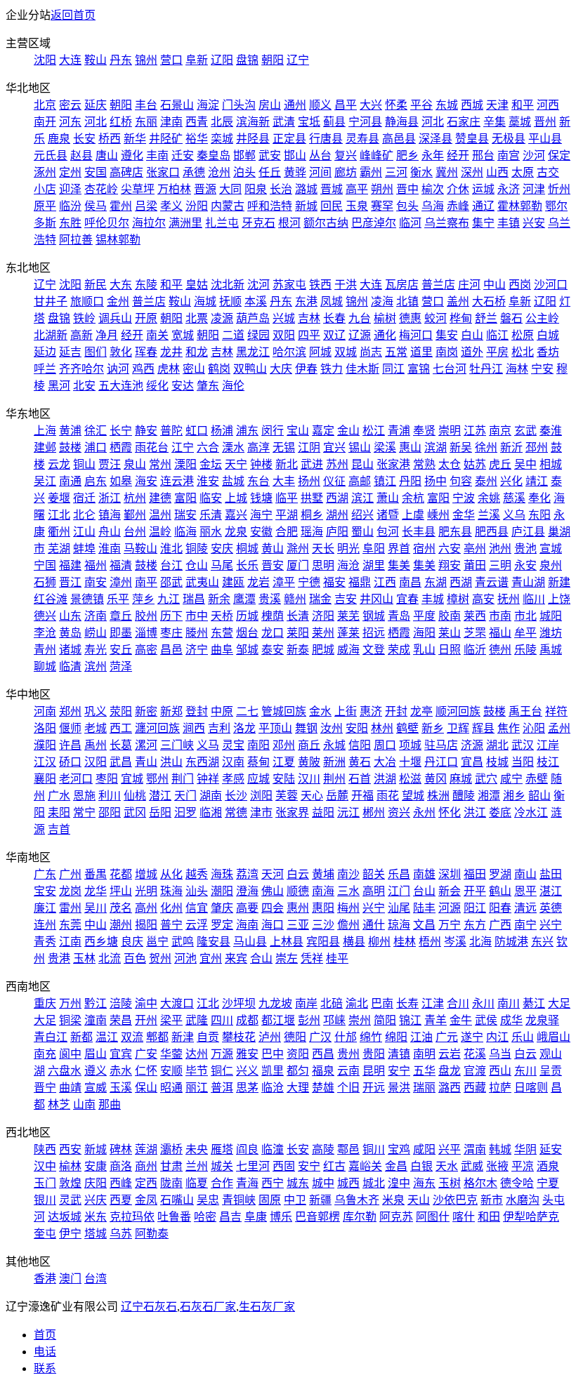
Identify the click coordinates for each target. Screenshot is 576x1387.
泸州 (269, 1037)
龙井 (171, 352)
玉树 (449, 1183)
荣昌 (121, 1020)
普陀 (171, 431)
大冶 (385, 762)
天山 (418, 1200)
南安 (95, 582)
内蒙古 (227, 206)
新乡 (432, 728)
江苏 (475, 431)
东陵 (146, 285)
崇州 (359, 1020)
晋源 (205, 189)
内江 (497, 1037)
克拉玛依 (132, 1217)
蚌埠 (84, 549)
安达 (182, 386)
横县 (354, 942)
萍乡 (143, 599)
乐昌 (399, 874)
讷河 (118, 369)
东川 (525, 1071)
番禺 (95, 874)
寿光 (95, 650)
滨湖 (435, 447)
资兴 (399, 812)
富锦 (418, 369)
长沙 (236, 796)
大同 (230, 189)
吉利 (219, 728)
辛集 (494, 122)
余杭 (413, 498)
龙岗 (70, 891)
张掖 (497, 1166)
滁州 (298, 549)
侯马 (95, 206)
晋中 (407, 189)
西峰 (121, 1183)
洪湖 (385, 779)
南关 (157, 335)
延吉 (70, 352)
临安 (210, 498)
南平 (146, 582)
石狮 (45, 582)
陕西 (45, 1149)
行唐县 (326, 139)
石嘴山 (177, 1200)
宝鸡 (399, 1149)
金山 (348, 431)
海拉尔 (149, 223)
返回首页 (73, 15)
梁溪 (385, 447)
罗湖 (500, 874)
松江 (373, 431)
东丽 (146, 122)
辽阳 (222, 60)
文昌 (424, 925)
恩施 (84, 796)
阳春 (500, 908)
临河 (410, 223)
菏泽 (121, 666)
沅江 (348, 812)
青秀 (45, 942)
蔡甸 (258, 762)
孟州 (559, 728)
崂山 (95, 633)
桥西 (109, 139)
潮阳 (222, 891)
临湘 (210, 812)
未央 (196, 1149)
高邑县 (399, 139)
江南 (70, 942)
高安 (483, 599)
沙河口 (551, 285)
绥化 (157, 386)
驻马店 (441, 745)
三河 (396, 172)
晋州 (545, 122)
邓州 (284, 745)
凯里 (272, 1071)
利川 (109, 796)
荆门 (182, 779)
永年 (432, 155)
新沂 (511, 447)
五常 (396, 352)
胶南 (449, 616)
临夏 (196, 1183)
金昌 (396, 1166)
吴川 (95, 908)
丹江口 (441, 762)
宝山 (298, 431)
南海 (323, 891)
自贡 (208, 1037)
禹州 (95, 745)
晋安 (272, 565)
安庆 (222, 549)
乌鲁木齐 (356, 1200)
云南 (348, 1071)
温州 (160, 515)
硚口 (70, 762)
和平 (522, 105)
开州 (146, 1020)
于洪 (345, 285)
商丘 (309, 745)
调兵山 (115, 318)
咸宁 (511, 779)
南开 (45, 122)
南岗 (447, 352)
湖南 (210, 796)
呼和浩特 (269, 206)
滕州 (196, 633)
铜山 (84, 464)
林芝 (59, 1104)
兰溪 (489, 515)
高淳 (258, 447)
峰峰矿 (376, 155)
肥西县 (492, 532)
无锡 (284, 447)
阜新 (196, 60)
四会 (272, 908)
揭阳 (146, 925)
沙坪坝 (239, 1003)
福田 (475, 874)
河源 (449, 908)
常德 (236, 812)
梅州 (348, 908)
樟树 (458, 599)
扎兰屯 (222, 223)
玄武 (525, 431)
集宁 (483, 223)
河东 (70, 122)
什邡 (345, 1037)
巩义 (95, 711)
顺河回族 (458, 711)
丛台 (320, 155)
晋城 (331, 189)
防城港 (511, 942)
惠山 (410, 447)
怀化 (449, 812)
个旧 (348, 1088)
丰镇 (508, 223)
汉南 (233, 762)
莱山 (449, 633)
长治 (281, 189)
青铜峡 (239, 1200)
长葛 (121, 745)
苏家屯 (289, 285)
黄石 (359, 762)
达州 (196, 1054)
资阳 (298, 1054)
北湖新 (50, 335)
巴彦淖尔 (373, 223)
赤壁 (536, 779)
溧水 (233, 447)
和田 (489, 1217)
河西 (548, 105)
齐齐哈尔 (81, 369)
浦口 (95, 447)
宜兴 (334, 447)
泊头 (244, 172)
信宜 (196, 908)
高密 (146, 650)
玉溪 (121, 1088)
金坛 (210, 464)
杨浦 (222, 431)
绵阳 (396, 1037)
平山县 (545, 139)
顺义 (320, 105)
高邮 (359, 481)
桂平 (337, 958)
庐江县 (528, 532)
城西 (348, 1183)
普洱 (222, 1088)
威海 (348, 650)
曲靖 (70, 1088)
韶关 (373, 874)
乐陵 (525, 650)
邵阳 (109, 812)
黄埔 (323, 874)
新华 (135, 139)
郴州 (373, 812)
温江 (107, 1037)
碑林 (121, 1149)
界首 (399, 549)
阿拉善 (76, 240)
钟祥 (208, 779)
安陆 (284, 779)
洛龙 (244, 728)
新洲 (334, 762)
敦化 (121, 352)
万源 (222, 1054)
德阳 (295, 1037)
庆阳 (95, 1183)
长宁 (121, 431)
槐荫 (272, 616)
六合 (208, 447)
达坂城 (64, 1217)
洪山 (171, 762)
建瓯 (233, 582)
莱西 (475, 616)
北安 (84, 386)
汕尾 (399, 908)
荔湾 (247, 874)
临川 (534, 599)
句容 (461, 481)
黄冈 (435, 779)
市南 (500, 616)
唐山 (107, 155)
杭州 (135, 498)
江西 (385, 582)
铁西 (320, 285)
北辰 (222, 122)
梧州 (430, 942)
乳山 (424, 650)
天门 (185, 796)
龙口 (272, 633)
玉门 (45, 1183)
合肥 (286, 532)
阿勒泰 (152, 1234)
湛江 (550, 891)
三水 (348, 891)
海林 (517, 369)
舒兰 (486, 318)
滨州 (95, 666)
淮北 (171, 549)
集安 (447, 335)
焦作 (508, 728)
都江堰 (278, 1020)
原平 (45, 206)
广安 (146, 1054)
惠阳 (323, 908)
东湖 (435, 582)
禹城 (550, 650)
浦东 (247, 431)
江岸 (548, 745)
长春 (334, 318)
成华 (511, 1020)
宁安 (542, 369)
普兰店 (438, 285)
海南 (247, 925)
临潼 (272, 1149)
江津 (432, 1003)
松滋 (410, 779)
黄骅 (295, 172)
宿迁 (84, 498)
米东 (95, 1217)
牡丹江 (486, 369)
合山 (261, 958)
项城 (410, 745)
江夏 (284, 762)
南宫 (508, 155)
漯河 (146, 745)
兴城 (284, 318)
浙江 (109, 498)
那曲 (109, 1104)
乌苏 (121, 1234)
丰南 (157, 155)
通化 (385, 335)
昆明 (373, 1071)
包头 (407, 206)
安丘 (121, 650)
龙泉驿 (542, 1020)
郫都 (157, 1037)
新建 (559, 582)
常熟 (424, 464)
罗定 (222, 925)
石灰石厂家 (208, 1307)
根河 (289, 223)
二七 (247, 711)
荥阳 (121, 711)
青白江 (50, 1037)
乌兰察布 (446, 223)
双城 (345, 352)
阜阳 (373, 549)
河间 (320, 172)
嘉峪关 (365, 1166)
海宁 (261, 515)
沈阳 (45, 60)
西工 (121, 728)
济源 (472, 745)
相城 (550, 464)
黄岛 (70, 633)
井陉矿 (166, 139)
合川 (458, 1003)
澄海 (247, 891)
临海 (185, 532)
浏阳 (261, 796)
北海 (480, 942)
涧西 (194, 728)
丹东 (121, 60)
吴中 (525, 464)
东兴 (542, 942)
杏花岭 (101, 189)
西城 (472, 105)
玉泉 (357, 206)
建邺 (45, 447)
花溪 (475, 1054)
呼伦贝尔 (106, 223)
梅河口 (416, 335)
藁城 (520, 122)
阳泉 (255, 189)
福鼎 (359, 582)
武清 (284, 122)
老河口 (76, 779)
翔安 (449, 565)
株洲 (438, 796)
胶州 (146, 616)
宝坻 (309, 122)
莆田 (475, 565)
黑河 (59, 386)
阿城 (320, 352)
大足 (559, 1003)
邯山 (295, 155)
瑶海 (312, 532)
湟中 (399, 1183)
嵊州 (438, 515)
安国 (95, 172)
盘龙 (449, 1071)
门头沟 (239, 105)
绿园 (258, 335)
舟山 (109, 532)
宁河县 (365, 122)
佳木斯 (362, 369)
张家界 (292, 812)
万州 (70, 1003)
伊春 (306, 369)
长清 (298, 616)
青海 (247, 1183)
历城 (247, 616)
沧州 (219, 172)
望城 (413, 796)
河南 (45, 711)
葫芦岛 (253, 318)
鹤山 (500, 891)
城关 (222, 1166)
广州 (70, 874)
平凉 (522, 1166)
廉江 (45, 908)
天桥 (222, 616)
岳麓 (337, 796)
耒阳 (59, 812)
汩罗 (185, 812)
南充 (45, 1054)
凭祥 (312, 958)
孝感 (233, 779)
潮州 (121, 925)
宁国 (45, 565)
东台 (258, 481)
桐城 (247, 549)
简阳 (385, 1020)
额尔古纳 (325, 223)
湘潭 (489, 796)
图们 (95, 352)
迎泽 (70, 189)
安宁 (399, 1071)
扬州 (309, 481)
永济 (508, 189)
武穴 (486, 779)
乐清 (210, 515)
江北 (59, 515)
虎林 (168, 369)
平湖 (286, 515)
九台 (359, 318)
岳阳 (160, 812)
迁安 (182, 155)
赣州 (295, 599)
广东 (45, 874)
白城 (548, 335)
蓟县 (334, 122)
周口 (385, 745)
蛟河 (435, 318)
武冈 (135, 812)
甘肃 (171, 1166)
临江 (497, 335)
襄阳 (45, 779)
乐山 (522, 1037)
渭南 (475, 1149)
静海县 (402, 122)
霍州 (121, 206)
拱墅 (312, 498)
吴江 (45, 481)
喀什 (463, 1217)
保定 (559, 155)
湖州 (337, 515)
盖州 (458, 301)
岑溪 (455, 942)
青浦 (399, 431)
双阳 (284, 335)
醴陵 (463, 796)
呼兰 (45, 369)
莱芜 (348, 616)
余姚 (489, 498)
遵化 (132, 155)
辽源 (359, 335)
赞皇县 (472, 139)
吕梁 (146, 206)
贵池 (525, 549)
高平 (357, 189)
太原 (522, 172)
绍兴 (362, 515)
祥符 (556, 711)
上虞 (413, 515)
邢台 (483, 155)
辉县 (483, 728)
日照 (449, 650)
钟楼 (261, 464)
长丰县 (419, 532)
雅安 (247, 1054)
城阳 (550, 616)
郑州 (70, 711)
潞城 (306, 189)
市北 (525, 616)
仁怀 (146, 1071)
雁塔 (222, 1149)
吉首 (59, 829)
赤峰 (458, 206)
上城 (236, 498)
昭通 (171, 1088)
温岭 (160, 532)
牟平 (525, 633)
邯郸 (244, 155)
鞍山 (95, 60)
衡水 (421, 172)
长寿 (407, 1003)
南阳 (258, 745)
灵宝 (233, 745)
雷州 (70, 908)
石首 (359, 779)
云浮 (196, 925)
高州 (146, 908)
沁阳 (534, 728)
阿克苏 (396, 1217)
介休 (458, 189)
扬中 (435, 481)
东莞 (70, 925)
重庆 (45, 1003)
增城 (146, 874)
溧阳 (185, 464)
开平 (475, 891)
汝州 (331, 728)
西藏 (475, 1088)
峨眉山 (553, 1037)
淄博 (146, 633)
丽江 (196, 1088)
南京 (500, 431)
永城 (334, 745)
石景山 (177, 105)
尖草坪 (138, 189)
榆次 (432, 189)
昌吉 (230, 1217)
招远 (373, 633)
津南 (171, 122)
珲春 (146, 352)
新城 (306, 206)
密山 (194, 369)
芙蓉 (286, 796)
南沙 (348, 874)
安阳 (357, 728)
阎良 (247, 1149)
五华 (424, 1071)
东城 (447, 105)
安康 (95, 1166)
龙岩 (258, 582)
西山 (500, 1071)
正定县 (289, 139)
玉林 (84, 958)
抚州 (508, 599)
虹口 (196, 431)
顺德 (298, 891)
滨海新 (253, 122)
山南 (84, 1104)
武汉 (522, 745)
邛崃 (334, 1020)
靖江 (536, 481)
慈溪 (514, 498)
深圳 (449, 874)
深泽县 (435, 139)
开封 (396, 711)
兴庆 (95, 1200)
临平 (286, 498)
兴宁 (373, 908)
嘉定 (323, 431)
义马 (208, 745)
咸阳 (424, 1149)
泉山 (135, 464)
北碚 (331, 1003)
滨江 (362, 498)
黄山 (272, 549)
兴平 (449, 1149)
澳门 (70, 1279)
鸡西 (143, 369)
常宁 (84, 812)
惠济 (371, 711)
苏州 (337, 464)
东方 (475, 925)
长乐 (247, 565)
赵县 (81, 155)
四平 (309, 335)
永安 (525, 565)
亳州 (475, 549)
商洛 (121, 1166)
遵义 (95, 1071)
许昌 (70, 745)
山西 (497, 172)
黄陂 (309, 762)
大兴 (371, 105)
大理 (298, 1088)
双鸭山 (250, 369)
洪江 (475, 812)
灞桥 (171, 1149)
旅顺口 (87, 301)
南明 (424, 1054)
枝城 (497, 762)
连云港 (177, 481)
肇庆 (222, 908)
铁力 (331, 369)
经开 (458, 155)
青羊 (435, 1020)
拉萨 (500, 1088)
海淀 (208, 105)
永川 (483, 1003)
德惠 (410, 318)
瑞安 (185, 515)
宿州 (424, 549)
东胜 (70, 223)
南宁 (525, 925)
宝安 (45, 891)
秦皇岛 (213, 155)
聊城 (45, 666)
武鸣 (182, 942)
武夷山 (202, 582)
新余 (219, 599)
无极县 (508, 139)
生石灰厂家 (267, 1307)
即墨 (121, 633)
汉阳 (95, 762)
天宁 (236, 464)
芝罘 (475, 633)
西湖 (337, 498)
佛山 (272, 891)
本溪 (255, 301)
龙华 (95, 891)
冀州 (447, 172)
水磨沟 (522, 1200)
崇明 (449, 431)
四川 (222, 1020)
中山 (494, 285)
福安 (334, 582)
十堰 (410, 762)
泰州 (486, 481)
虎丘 (500, 464)
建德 (160, 498)
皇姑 (196, 285)
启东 (95, 481)
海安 (146, 481)
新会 (449, 891)
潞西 (449, 1088)
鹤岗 (219, 369)
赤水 (121, 1071)
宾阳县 (323, 942)
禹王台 (525, 711)
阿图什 (433, 1217)
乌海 (432, 206)
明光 (348, 549)
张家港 (393, 464)
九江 (168, 599)
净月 (107, 335)
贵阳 (373, 1054)
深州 (472, 172)
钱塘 (261, 498)
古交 (548, 172)
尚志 (371, 352)
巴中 (272, 1054)
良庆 (132, 942)
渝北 (357, 1003)
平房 (497, 352)
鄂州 (157, 779)
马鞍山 (140, 549)
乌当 (500, 1054)
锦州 (146, 60)
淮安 (208, 481)
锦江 (410, 1020)
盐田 (550, 874)
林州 (382, 728)
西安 (70, 1149)
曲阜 (222, 650)
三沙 (323, 925)
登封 (196, 711)
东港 (306, 301)
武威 (472, 1166)
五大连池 (120, 386)
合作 (222, 1183)
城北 (373, 1183)
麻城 (461, 779)
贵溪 (269, 599)
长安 (84, 139)
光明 (146, 891)
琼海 (399, 925)
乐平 (118, 599)
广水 (59, 796)
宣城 (550, 549)
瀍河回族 (157, 728)
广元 (447, 1037)
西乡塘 (101, 942)
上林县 (286, 942)
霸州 (371, 172)
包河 (388, 532)
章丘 (121, 616)
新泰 (298, 650)
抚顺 (230, 301)
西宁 (272, 1183)
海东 (424, 1183)
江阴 (309, 447)
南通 (70, 481)
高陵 (323, 1149)
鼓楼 (70, 447)
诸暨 (388, 515)
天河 (272, 874)
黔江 (95, 1003)
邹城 (247, 650)
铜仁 (222, 1071)
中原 (222, 711)
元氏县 (50, 155)
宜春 (407, 599)
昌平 (345, 105)
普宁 (171, 925)
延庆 (95, 105)
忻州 (559, 189)
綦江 (534, 1003)
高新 (81, 335)
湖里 (373, 565)
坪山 (121, 891)
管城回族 (283, 711)
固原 (269, 1200)
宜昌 (472, 762)
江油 (421, 1037)
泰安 (272, 650)
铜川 (373, 1149)
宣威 (95, 1088)
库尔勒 (360, 1217)
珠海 (171, 891)
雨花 (388, 796)
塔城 (95, 1234)
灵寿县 (362, 139)
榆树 (385, 318)
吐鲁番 (174, 1217)
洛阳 (45, 728)
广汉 (320, 1037)
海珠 (222, 874)
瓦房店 (402, 285)
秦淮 (550, 431)
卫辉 (458, 728)
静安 (146, 431)
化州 (171, 908)
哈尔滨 (289, 352)
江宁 (182, 447)
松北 (522, 352)
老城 (95, 728)
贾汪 (109, 464)
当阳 (522, 762)
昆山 (362, 464)
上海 (45, 431)
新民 (95, 285)
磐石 (511, 318)
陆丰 (424, 908)
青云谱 (492, 582)
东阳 (539, 515)
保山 (146, 1088)
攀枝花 (239, 1037)
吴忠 (208, 1200)
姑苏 (475, 464)
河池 (185, 958)
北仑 (84, 515)
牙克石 (258, 223)
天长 (323, 549)
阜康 (255, 1217)
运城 (483, 189)
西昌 (323, 1054)
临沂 (475, 650)
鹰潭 (244, 599)
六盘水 (64, 1071)
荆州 (334, 779)
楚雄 (323, 1088)
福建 (70, 565)
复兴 (345, 155)
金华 (463, 515)
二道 (233, 335)
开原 (146, 318)
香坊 (548, 352)
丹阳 (410, 481)
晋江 (70, 582)
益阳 (323, 812)
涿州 (45, 172)
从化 (171, 874)
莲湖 (146, 1149)
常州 (160, 464)
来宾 (236, 958)
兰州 (196, 1166)
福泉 (323, 1071)
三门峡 (177, 745)
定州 (70, 172)
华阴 (525, 1149)
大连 (70, 60)
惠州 (298, 908)
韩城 (500, 1149)
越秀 (196, 874)
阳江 (475, 908)
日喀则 (531, 1088)
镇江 (385, 481)
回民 (331, 206)
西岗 (520, 285)
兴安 (534, 223)
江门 (399, 891)
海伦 (233, 386)
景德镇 (87, 599)
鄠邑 (348, 1149)
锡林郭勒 (118, 240)
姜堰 (59, 498)
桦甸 (461, 318)
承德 (194, 172)
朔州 (382, 189)
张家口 (163, 172)
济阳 (323, 616)
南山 (525, 874)
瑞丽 (424, 1088)
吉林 (309, 318)
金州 (118, 301)
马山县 (250, 942)
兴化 (511, 481)
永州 (424, 812)
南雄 (424, 874)
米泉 (393, 1200)
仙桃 (135, 796)
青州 (45, 650)
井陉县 (253, 139)
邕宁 (157, 942)
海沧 (348, 565)
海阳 (424, 633)
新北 (286, 464)
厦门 (298, 565)
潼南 (95, 1020)
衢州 (59, 532)
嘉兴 (236, 515)
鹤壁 (407, 728)
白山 (472, 335)
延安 (550, 1149)
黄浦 (70, 431)
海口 (272, 925)
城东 (298, 1183)
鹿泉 (59, 139)
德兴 (45, 616)
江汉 (45, 762)
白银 (421, 1166)
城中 (323, 1183)
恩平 (525, 891)
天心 (312, 796)
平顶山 (275, 728)
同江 (393, 369)
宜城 (132, 779)
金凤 (146, 1200)
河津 (534, 189)
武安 (269, 155)
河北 (95, 122)
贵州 (348, 1054)
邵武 (171, 582)
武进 (312, 464)
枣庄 (171, 633)
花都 (121, 874)
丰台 (146, 105)
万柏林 (174, 189)
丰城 (432, 599)
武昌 (121, 762)
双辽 (334, 335)
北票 (196, 318)
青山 (146, 762)
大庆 (281, 369)
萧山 (388, 498)
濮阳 (45, 745)
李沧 (45, 633)
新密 (146, 711)
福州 (95, 565)
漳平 (284, 582)
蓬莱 (348, 633)
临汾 (70, 206)
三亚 (298, 925)
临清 (70, 666)
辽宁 (298, 60)
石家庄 (463, 122)
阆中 (70, 1054)
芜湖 (59, 549)
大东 (121, 285)
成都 (247, 1020)
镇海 (109, 515)
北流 (109, 958)
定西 (146, 1183)
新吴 (461, 447)
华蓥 (171, 1054)
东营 (222, 633)
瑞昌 (194, 599)
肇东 (208, 386)
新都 (81, 1037)
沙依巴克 (455, 1200)
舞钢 (306, 728)
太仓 (449, 464)
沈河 (258, 285)
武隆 (196, 1020)
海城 (205, 301)
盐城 (233, 481)
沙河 (534, 155)
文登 (373, 650)
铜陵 (196, 549)
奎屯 (45, 1234)
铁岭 (84, 318)
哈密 (205, 1217)
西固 (284, 1166)
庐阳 (337, 532)
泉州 (550, 565)
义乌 (514, 515)
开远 (373, 1088)
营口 (171, 60)
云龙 (59, 464)
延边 (45, 352)
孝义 (171, 206)
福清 (121, 565)
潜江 (160, 796)
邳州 (536, 447)
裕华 (196, 139)
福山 (500, 633)
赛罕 (382, 206)
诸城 (70, 650)
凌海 (382, 301)
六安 (449, 549)
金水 (320, 711)
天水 (447, 1166)
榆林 (70, 1166)
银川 (45, 1200)
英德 (550, 908)
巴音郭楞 (317, 1217)
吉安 (345, 599)
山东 (70, 616)
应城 (258, 779)
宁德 (309, 582)
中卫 (295, 1200)
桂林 (404, 942)
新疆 (320, 1200)
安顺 (171, 1071)
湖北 (497, 745)
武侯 (486, 1020)
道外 (472, 352)
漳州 (121, 582)
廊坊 (345, 172)
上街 (345, 711)
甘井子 (50, 301)
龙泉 (236, 532)
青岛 (399, 616)
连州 (45, 925)
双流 (132, 1037)
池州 (500, 549)
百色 (135, 958)
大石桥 (489, 301)
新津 (182, 1037)
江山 (84, 532)
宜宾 (121, 1054)
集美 (399, 565)
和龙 (196, 352)
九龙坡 (275, 1003)
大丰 (284, 481)
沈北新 (227, 285)
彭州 (309, 1020)
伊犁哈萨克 (531, 1217)
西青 (196, 122)
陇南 (171, 1183)
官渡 (475, 1071)
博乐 (281, 1217)
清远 (525, 908)
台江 (171, 565)
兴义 (247, 1071)
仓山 (196, 565)
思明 (323, 565)
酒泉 (548, 1166)
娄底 (500, 812)
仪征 (334, 481)
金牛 (461, 1020)
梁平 (171, 1020)
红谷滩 (50, 599)
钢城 (373, 616)
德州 (500, 650)
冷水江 (531, 812)
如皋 (121, 481)
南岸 (306, 1003)
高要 (247, 908)
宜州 (210, 958)
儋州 (348, 925)
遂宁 (472, 1037)
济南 (95, 616)
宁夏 (548, 1183)
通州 (295, 105)
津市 (261, 812)
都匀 (298, 1071)
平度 (424, 616)
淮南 (109, 549)
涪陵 (121, 1003)
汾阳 (196, 206)
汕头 (196, 891)
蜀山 (362, 532)
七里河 (253, 1166)
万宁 (449, 925)
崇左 (286, 958)
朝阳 (272, 60)
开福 (362, 796)
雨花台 (152, 447)
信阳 (359, 745)
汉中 (45, 1166)
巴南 (382, 1003)
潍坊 (550, 633)
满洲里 (185, 223)
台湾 (95, 1279)
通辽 (483, 206)
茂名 (121, 908)
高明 (373, 891)
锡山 (359, 447)
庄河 (469, 285)
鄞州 (135, 515)
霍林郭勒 (519, 206)
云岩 (449, 1054)
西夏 (121, 1200)
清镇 (399, 1054)
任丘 (269, 172)
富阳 (185, 498)
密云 (70, 105)
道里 (421, 352)
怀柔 (396, 105)
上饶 (559, 599)
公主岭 (542, 318)
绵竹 (371, 1037)
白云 (298, 874)
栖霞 (121, 447)
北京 (45, 105)
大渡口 (177, 1003)
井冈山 (376, 599)
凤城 (331, 301)
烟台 (247, 633)
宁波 (463, 498)
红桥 (121, 122)
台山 (424, 891)
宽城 (182, 335)
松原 (522, 335)
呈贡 (550, 1071)
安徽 (261, 532)
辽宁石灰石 (149, 1307)
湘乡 (514, 796)
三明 (500, 565)
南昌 (410, 582)
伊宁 (70, 1234)
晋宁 (45, 1088)
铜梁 (70, 1020)
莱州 (323, 633)
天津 (497, 105)
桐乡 (312, 515)
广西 (500, 925)
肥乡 (407, 155)
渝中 (146, 1003)
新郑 (171, 711)
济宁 (196, 650)
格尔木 (480, 1183)
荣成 (399, 650)
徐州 (486, 447)
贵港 (59, 958)
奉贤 (424, 431)
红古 (334, 1166)
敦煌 (70, 1183)
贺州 (160, 958)
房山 (269, 105)
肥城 (323, 650)
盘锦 (247, 60)
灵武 (70, 1200)
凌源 (222, 318)
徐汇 (95, 431)
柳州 (379, 942)
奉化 (539, 498)
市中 (196, 616)
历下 (171, 616)
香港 (45, 1279)
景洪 (399, 1088)
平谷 (421, 105)
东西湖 (202, 762)
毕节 (196, 1071)
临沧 (272, 1088)
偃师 (70, 728)
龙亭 (421, 711)
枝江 (548, 762)
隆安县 (213, 942)
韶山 (539, 796)
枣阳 (107, 779)
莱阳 (298, 633)
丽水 (210, 532)
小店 (45, 189)
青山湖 (528, 582)
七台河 (449, 369)
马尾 (222, 565)
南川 (508, 1003)
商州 (146, 1166)
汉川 (309, 779)
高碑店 (126, 172)
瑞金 (320, 599)
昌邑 (171, 650)
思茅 (247, 1088)
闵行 (272, 431)
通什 (373, 925)
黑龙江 (253, 352)
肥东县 (455, 532)
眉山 (95, 1054)
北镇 (407, 301)
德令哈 (517, 1183)
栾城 (222, 139)
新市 (491, 1200)
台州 (135, 532)
